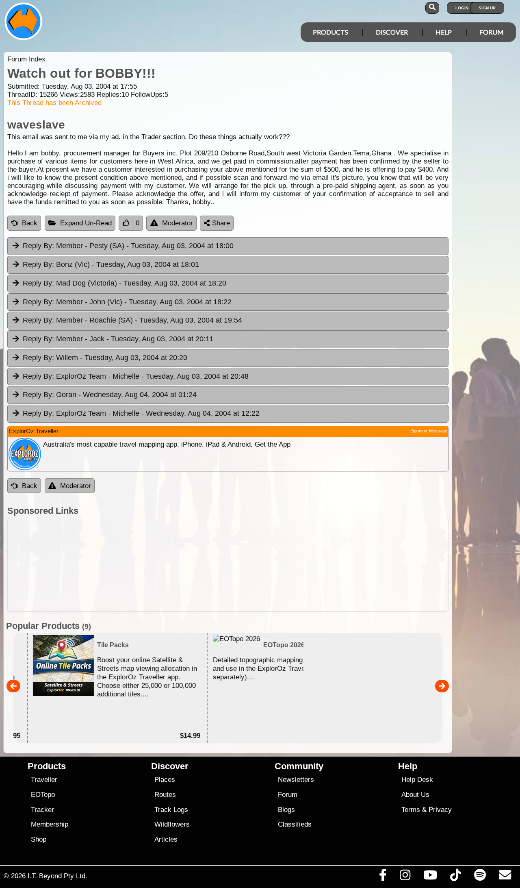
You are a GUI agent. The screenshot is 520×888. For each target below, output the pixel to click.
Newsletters (296, 779)
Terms (410, 810)
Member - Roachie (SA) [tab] (132, 320)
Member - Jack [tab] (118, 339)
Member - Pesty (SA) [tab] (128, 246)
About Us (415, 795)
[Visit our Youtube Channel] (430, 877)
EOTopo (43, 795)
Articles (166, 839)
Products (330, 32)
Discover (392, 32)
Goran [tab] (110, 395)
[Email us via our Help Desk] (505, 877)
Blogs (286, 810)
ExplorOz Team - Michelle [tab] (136, 376)
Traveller (44, 779)
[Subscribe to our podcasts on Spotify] (480, 877)
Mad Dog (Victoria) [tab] (124, 283)
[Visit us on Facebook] (383, 877)
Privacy (440, 810)
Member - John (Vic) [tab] (127, 302)
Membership (49, 824)
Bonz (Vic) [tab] (111, 264)
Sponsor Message (429, 430)
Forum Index (26, 59)
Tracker (42, 810)
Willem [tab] (105, 357)
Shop (38, 839)
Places (164, 779)
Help (444, 32)
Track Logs (171, 810)
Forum (491, 32)
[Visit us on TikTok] (455, 877)
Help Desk (417, 779)
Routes (165, 795)
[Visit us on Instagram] (404, 877)
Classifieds (295, 824)
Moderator (177, 223)
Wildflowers (172, 824)
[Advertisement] (228, 565)
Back (29, 223)
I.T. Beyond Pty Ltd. (57, 876)
